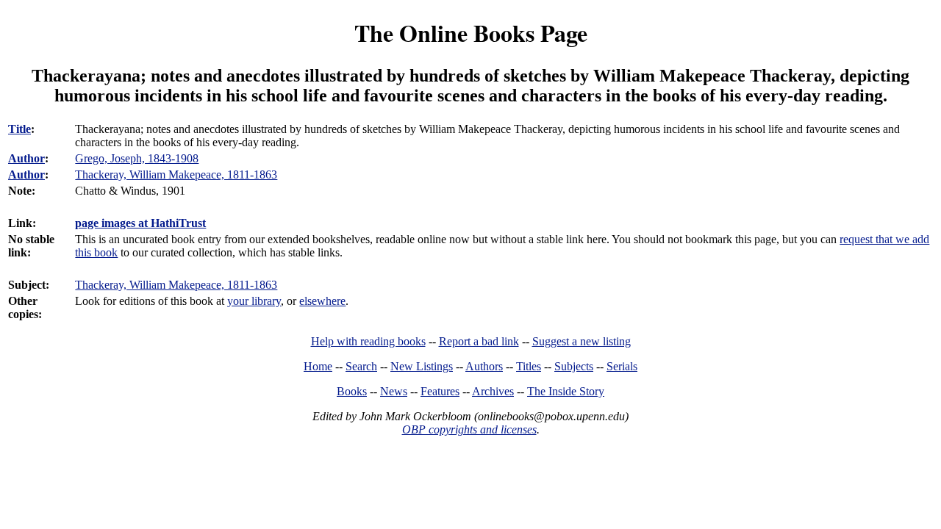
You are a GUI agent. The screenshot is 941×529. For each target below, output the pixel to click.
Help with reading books (368, 341)
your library (254, 301)
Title (19, 129)
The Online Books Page (470, 32)
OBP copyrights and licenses (469, 429)
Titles (528, 366)
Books (352, 391)
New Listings (421, 366)
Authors (484, 366)
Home (318, 366)
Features (440, 391)
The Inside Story (565, 391)
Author (26, 158)
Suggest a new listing (581, 341)
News (393, 391)
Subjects (573, 366)
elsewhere (322, 301)
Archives (493, 391)
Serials (622, 366)
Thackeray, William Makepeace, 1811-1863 (176, 284)
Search (361, 366)
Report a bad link (479, 341)
